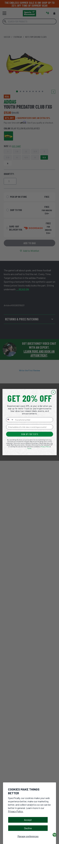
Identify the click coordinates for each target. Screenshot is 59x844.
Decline (28, 828)
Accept (28, 819)
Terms (29, 448)
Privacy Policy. (15, 811)
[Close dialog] (53, 392)
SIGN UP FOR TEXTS (29, 434)
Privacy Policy (45, 447)
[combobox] (10, 419)
